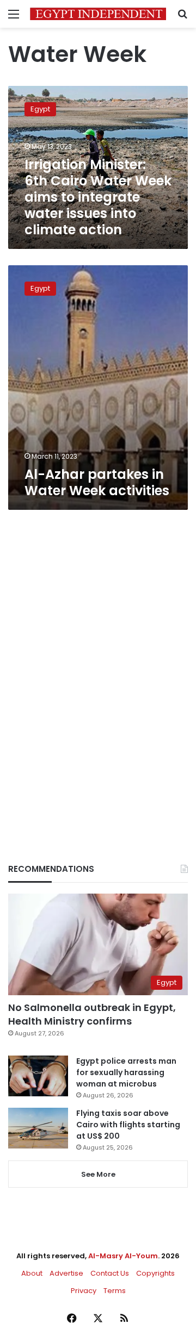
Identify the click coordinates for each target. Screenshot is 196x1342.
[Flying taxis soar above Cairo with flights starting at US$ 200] (38, 1128)
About (31, 1273)
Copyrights (155, 1273)
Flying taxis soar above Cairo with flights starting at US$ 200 (128, 1124)
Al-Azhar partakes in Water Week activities (96, 482)
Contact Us (109, 1273)
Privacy (83, 1290)
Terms (114, 1290)
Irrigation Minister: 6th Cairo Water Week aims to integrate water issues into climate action (97, 197)
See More (98, 1174)
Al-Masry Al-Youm (123, 1256)
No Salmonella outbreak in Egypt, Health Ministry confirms (92, 1014)
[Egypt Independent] (98, 14)
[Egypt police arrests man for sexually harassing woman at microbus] (38, 1076)
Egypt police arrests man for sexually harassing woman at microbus (126, 1072)
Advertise (66, 1273)
